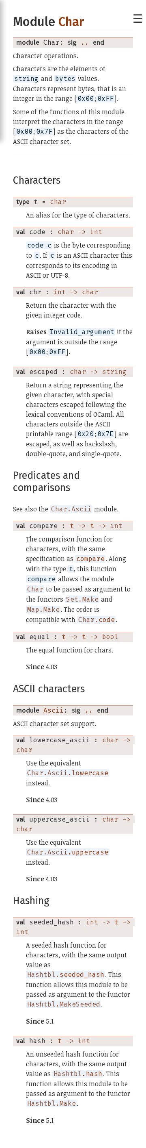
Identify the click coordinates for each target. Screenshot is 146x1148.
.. (85, 42)
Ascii (53, 710)
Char (71, 21)
